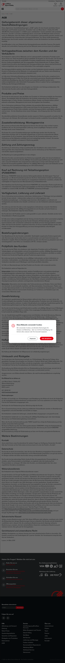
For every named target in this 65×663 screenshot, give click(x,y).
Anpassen (33, 338)
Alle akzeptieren (46, 338)
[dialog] (32, 331)
